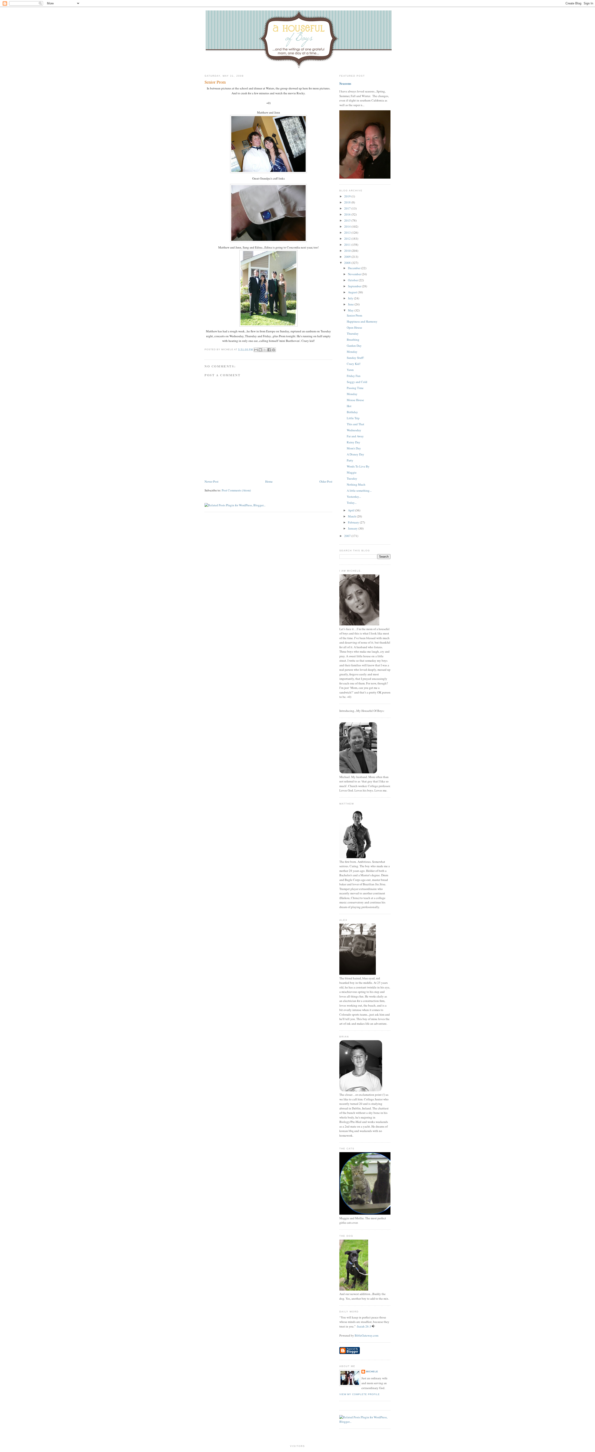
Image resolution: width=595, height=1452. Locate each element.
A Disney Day (355, 454)
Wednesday (354, 430)
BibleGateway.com (366, 1335)
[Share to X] (264, 349)
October (353, 280)
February (354, 522)
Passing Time (355, 388)
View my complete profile (359, 1394)
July (351, 298)
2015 (347, 220)
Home (269, 481)
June (351, 304)
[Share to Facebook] (269, 349)
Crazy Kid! (353, 364)
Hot (349, 406)
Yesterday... (354, 496)
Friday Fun (353, 376)
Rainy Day (353, 442)
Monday (352, 352)
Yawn (350, 370)
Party (350, 460)
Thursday (353, 333)
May (351, 310)
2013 (347, 232)
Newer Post (211, 481)
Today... (352, 502)
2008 (347, 263)
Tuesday (352, 478)
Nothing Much (356, 484)
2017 (347, 208)
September (355, 286)
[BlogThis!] (260, 349)
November (355, 274)
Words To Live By (358, 466)
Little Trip (353, 418)
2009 (347, 257)
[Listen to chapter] (373, 1326)
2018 (347, 202)
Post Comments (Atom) (236, 490)
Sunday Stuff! (355, 358)
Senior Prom (215, 82)
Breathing (353, 339)
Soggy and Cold (357, 382)
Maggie (352, 472)
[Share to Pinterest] (273, 349)
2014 (347, 226)
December (354, 268)
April (351, 510)
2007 (347, 536)
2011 (347, 244)
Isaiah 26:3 (364, 1326)
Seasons (345, 83)
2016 (347, 214)
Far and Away (355, 436)
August (353, 292)
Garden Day (354, 345)
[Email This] (256, 349)
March (352, 516)
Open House (354, 327)
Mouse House (355, 400)
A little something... (359, 490)
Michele (372, 1371)
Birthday (352, 412)
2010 (347, 251)
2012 (347, 238)
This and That (355, 424)
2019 (347, 196)
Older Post (325, 481)
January (353, 528)
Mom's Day (354, 448)
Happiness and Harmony (362, 321)
